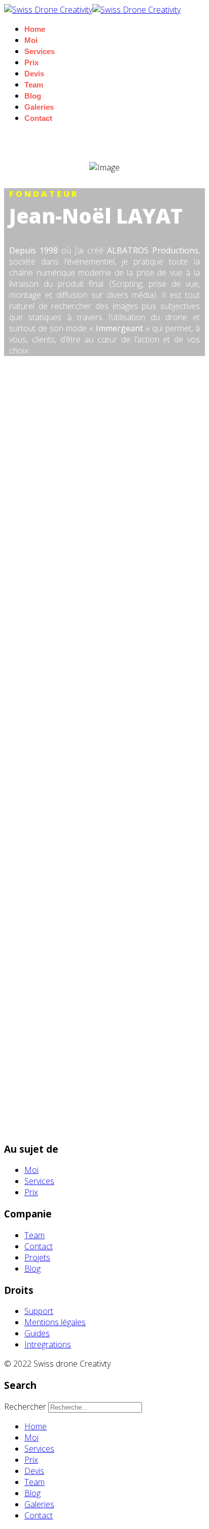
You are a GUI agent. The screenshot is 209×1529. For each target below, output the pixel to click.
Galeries (39, 107)
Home (34, 29)
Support (38, 1311)
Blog (32, 96)
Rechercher (25, 1406)
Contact (38, 118)
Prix (31, 62)
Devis (34, 73)
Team (33, 84)
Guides (37, 1333)
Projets (37, 1257)
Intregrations (47, 1344)
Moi (31, 40)
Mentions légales (55, 1322)
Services (39, 51)
